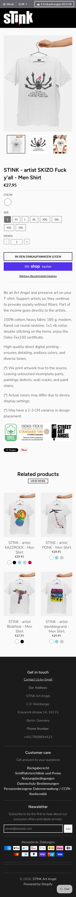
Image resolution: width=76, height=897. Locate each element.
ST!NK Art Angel (44, 879)
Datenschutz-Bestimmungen (38, 783)
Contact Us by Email (38, 679)
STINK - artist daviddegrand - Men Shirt (56, 626)
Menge (8, 236)
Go (68, 829)
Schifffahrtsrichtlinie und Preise (38, 773)
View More (38, 481)
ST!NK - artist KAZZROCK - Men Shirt (19, 547)
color (8, 194)
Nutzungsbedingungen (38, 778)
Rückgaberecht (38, 768)
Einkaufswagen (56, 4)
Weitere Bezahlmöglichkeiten (38, 276)
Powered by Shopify (38, 884)
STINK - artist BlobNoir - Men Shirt (19, 626)
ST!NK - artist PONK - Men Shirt (56, 545)
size (6, 212)
